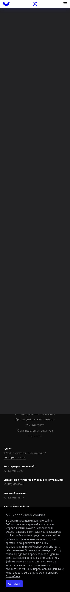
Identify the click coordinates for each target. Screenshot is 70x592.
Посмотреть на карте (15, 457)
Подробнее (13, 576)
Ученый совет (35, 425)
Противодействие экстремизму (35, 419)
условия (48, 561)
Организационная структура (35, 430)
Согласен (14, 583)
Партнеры (35, 436)
